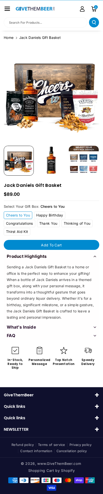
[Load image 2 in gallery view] (51, 161)
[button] (7, 9)
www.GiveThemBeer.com (59, 463)
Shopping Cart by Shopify (51, 470)
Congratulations (19, 223)
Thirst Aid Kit (17, 231)
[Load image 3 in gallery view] (84, 161)
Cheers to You (18, 215)
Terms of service (51, 445)
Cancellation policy (71, 451)
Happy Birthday (49, 215)
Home (9, 37)
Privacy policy (81, 445)
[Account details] (82, 8)
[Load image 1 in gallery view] (19, 161)
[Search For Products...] (94, 22)
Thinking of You (77, 223)
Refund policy (23, 445)
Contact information (36, 451)
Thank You (48, 223)
